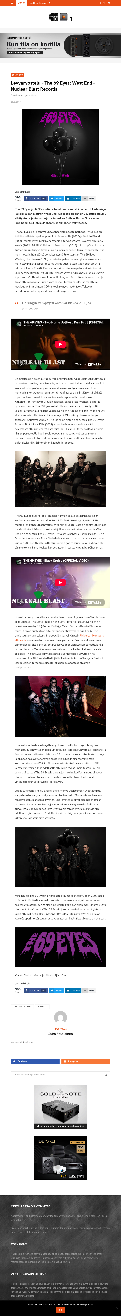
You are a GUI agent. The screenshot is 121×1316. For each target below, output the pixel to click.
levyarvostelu (22, 1006)
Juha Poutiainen (60, 1033)
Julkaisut (17, 75)
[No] (117, 1308)
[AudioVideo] (60, 17)
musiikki (42, 1006)
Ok (60, 1310)
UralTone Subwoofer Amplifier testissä (41, 3)
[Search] (109, 3)
